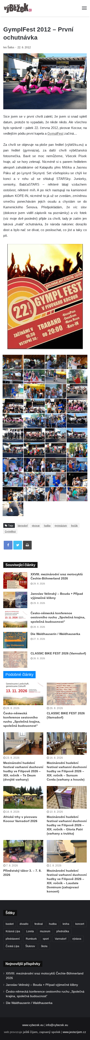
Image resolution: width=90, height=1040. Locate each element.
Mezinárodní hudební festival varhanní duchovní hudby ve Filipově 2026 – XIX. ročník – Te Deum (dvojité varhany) (23, 771)
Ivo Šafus (8, 47)
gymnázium (61, 525)
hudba (47, 525)
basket (10, 923)
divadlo (24, 923)
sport (46, 938)
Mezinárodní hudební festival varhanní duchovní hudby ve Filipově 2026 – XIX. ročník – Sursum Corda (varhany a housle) (67, 771)
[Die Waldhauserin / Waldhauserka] (15, 640)
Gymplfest (10, 531)
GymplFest (55, 133)
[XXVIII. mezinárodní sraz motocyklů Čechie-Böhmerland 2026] (15, 580)
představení (13, 938)
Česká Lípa (12, 946)
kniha (66, 923)
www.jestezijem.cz (74, 1032)
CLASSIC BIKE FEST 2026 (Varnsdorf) (58, 653)
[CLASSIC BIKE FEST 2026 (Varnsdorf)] (15, 659)
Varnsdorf (22, 525)
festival (39, 923)
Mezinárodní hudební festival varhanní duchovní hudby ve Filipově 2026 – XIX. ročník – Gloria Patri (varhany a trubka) (67, 825)
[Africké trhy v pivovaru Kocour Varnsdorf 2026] (23, 797)
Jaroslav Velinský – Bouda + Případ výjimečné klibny (42, 984)
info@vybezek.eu (57, 1025)
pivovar (36, 525)
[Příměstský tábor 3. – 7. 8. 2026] (23, 851)
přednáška (62, 931)
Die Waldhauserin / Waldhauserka (55, 634)
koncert (79, 923)
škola (44, 946)
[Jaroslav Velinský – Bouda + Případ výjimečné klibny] (15, 600)
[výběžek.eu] (18, 8)
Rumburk (31, 938)
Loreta (30, 931)
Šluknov (30, 946)
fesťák (74, 525)
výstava (76, 938)
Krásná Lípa (13, 931)
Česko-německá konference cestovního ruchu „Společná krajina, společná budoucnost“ (58, 617)
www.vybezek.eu (32, 1025)
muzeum (45, 931)
